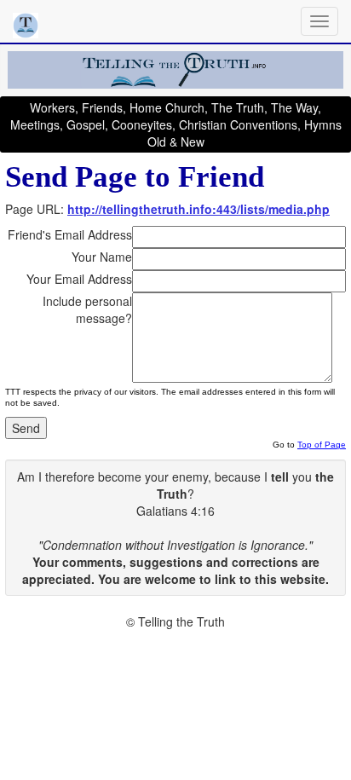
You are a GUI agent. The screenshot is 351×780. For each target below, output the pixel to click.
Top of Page (321, 444)
